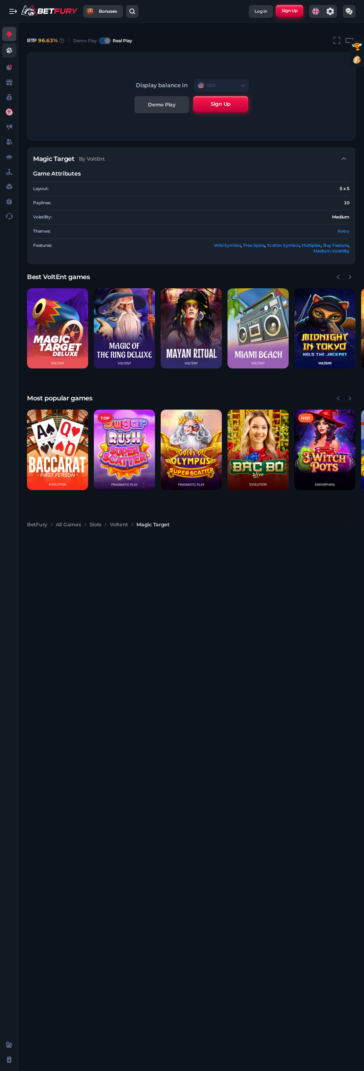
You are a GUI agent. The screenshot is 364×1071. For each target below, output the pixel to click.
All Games (68, 524)
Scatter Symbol (283, 245)
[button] (57, 328)
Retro (343, 231)
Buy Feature (335, 245)
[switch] (105, 40)
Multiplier (311, 245)
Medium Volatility (331, 251)
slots (96, 524)
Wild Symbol (227, 245)
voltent (119, 524)
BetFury (37, 524)
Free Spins (254, 245)
